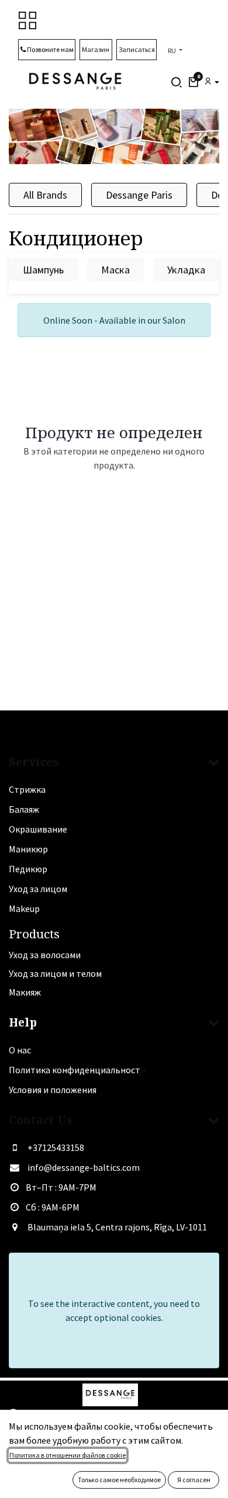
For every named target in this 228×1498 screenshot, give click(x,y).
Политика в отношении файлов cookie (67, 1455)
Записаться (137, 49)
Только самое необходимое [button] (119, 1479)
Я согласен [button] (193, 1479)
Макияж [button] (25, 992)
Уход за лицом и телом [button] (55, 973)
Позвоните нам (50, 49)
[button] (193, 82)
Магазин (96, 49)
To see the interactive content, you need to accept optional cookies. (114, 1310)
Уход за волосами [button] (45, 954)
